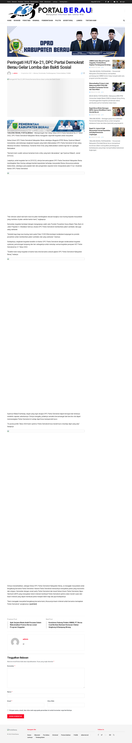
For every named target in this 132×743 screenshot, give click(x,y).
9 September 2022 (26, 73)
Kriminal (27, 1)
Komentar (11, 666)
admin (15, 73)
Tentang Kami (63, 1)
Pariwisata (42, 73)
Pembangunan (51, 73)
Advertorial (47, 1)
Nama (10, 692)
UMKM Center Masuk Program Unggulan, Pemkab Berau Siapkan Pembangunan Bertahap (100, 63)
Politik (41, 1)
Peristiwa (20, 1)
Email (9, 701)
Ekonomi (14, 1)
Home (9, 1)
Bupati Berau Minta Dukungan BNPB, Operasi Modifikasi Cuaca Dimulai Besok (100, 110)
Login (123, 1)
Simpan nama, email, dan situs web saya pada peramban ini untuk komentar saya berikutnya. (40, 710)
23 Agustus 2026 (95, 67)
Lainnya (55, 1)
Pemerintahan (34, 1)
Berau (36, 73)
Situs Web (50, 701)
